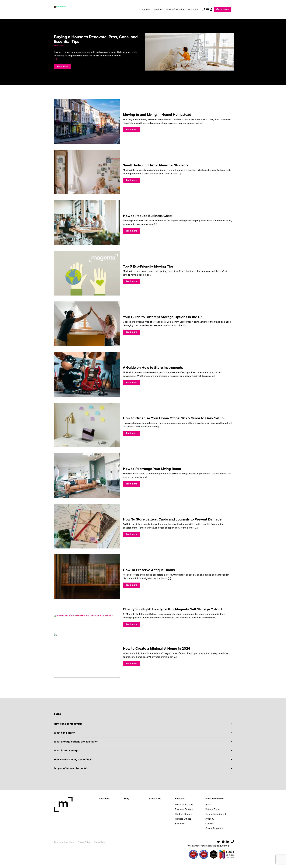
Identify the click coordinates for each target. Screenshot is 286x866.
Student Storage (183, 814)
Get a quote (222, 9)
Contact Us (155, 798)
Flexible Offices (183, 818)
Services (179, 798)
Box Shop (180, 823)
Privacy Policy (84, 842)
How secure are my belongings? (73, 759)
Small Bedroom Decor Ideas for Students (155, 165)
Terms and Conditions (64, 842)
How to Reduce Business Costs (147, 215)
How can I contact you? (68, 724)
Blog (126, 798)
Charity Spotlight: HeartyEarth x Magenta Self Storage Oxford (172, 609)
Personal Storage (184, 804)
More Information (214, 798)
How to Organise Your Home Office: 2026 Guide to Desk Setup (173, 418)
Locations (104, 798)
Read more (62, 66)
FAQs (208, 804)
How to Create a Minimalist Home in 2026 (156, 648)
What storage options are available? (76, 742)
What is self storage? (66, 750)
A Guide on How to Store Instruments (153, 367)
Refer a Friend (212, 809)
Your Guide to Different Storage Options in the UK (163, 317)
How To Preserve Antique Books (149, 570)
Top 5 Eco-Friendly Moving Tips (148, 266)
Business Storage (184, 809)
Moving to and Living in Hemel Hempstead (157, 114)
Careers (209, 823)
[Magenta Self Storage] (60, 9)
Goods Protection (214, 828)
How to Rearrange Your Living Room (152, 468)
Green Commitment (215, 814)
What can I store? (64, 733)
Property (209, 818)
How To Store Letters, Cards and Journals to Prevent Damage (172, 519)
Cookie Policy (100, 842)
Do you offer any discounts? (70, 768)
